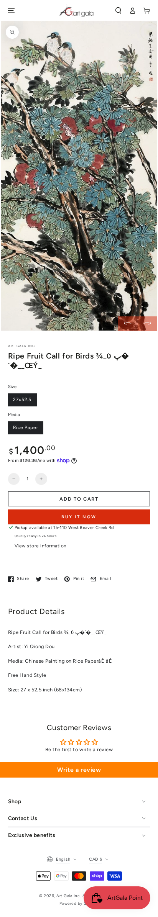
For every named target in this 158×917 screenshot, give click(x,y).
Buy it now (79, 516)
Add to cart (79, 499)
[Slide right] (147, 323)
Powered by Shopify (79, 903)
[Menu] (11, 10)
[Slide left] (128, 323)
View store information (41, 546)
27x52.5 (22, 399)
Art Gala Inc (68, 895)
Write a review (79, 769)
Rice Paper (25, 427)
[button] (118, 10)
